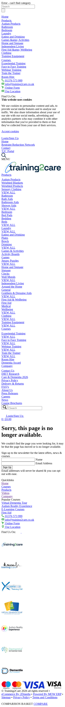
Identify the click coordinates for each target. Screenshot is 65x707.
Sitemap (6, 697)
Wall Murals (8, 276)
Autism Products (10, 23)
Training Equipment (12, 56)
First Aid (6, 302)
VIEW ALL (8, 192)
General (5, 289)
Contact (5, 147)
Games (5, 257)
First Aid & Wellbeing (14, 299)
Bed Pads (6, 215)
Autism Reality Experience (16, 506)
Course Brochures (11, 403)
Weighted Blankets (12, 182)
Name (39, 459)
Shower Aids (8, 205)
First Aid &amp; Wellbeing (16, 49)
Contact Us (7, 370)
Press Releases (9, 393)
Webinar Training (11, 69)
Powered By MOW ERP (47, 694)
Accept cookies (10, 131)
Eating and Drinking (13, 36)
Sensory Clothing (11, 189)
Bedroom (6, 30)
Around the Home (11, 286)
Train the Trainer (10, 73)
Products (6, 20)
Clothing (6, 52)
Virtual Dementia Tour (14, 502)
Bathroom (7, 26)
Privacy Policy (9, 380)
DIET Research (10, 373)
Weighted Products (12, 186)
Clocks (5, 273)
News (4, 399)
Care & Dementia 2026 (14, 377)
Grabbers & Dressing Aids (16, 293)
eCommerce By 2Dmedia (16, 694)
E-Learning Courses (12, 509)
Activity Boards (10, 254)
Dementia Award (11, 362)
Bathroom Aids (10, 202)
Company (7, 365)
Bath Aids (7, 199)
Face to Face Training (13, 66)
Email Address (44, 463)
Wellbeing (7, 309)
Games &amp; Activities (15, 39)
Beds (4, 221)
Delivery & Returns (12, 383)
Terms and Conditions (44, 697)
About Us (7, 390)
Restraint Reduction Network (18, 144)
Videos (5, 493)
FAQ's (5, 386)
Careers (5, 396)
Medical (6, 306)
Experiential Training (13, 63)
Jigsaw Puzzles (10, 260)
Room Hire (8, 76)
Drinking (6, 244)
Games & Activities (12, 250)
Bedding (6, 218)
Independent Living (12, 46)
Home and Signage (12, 43)
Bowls (5, 241)
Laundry (6, 33)
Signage (6, 270)
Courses (6, 60)
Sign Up (7, 467)
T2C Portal (7, 151)
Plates (4, 237)
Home (4, 16)
